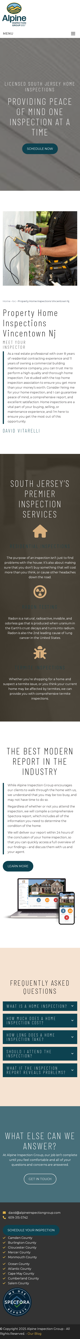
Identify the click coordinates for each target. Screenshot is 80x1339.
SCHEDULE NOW (40, 149)
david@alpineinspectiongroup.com (34, 1212)
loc (14, 301)
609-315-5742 (18, 1217)
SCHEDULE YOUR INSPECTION (31, 1230)
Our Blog (34, 1333)
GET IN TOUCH (40, 1179)
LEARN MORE (18, 866)
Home (6, 301)
